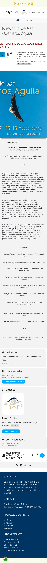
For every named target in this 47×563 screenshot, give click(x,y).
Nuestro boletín (11, 547)
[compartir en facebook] (17, 465)
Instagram (8, 523)
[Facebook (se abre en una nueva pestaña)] (15, 3)
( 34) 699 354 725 (11, 446)
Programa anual (11, 542)
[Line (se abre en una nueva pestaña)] (32, 3)
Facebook (8, 525)
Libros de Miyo (10, 545)
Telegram (8, 528)
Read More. (14, 426)
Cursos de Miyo (11, 539)
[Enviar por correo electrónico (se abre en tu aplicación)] (25, 3)
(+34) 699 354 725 (32, 507)
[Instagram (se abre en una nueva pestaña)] (18, 3)
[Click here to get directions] (42, 455)
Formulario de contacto (14, 550)
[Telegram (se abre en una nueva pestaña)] (28, 3)
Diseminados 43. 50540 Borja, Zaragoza (16, 377)
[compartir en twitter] (21, 465)
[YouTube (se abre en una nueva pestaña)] (22, 3)
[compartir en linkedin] (25, 465)
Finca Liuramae (7, 375)
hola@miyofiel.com (12, 444)
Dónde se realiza (14, 372)
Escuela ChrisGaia (10, 418)
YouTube (7, 520)
